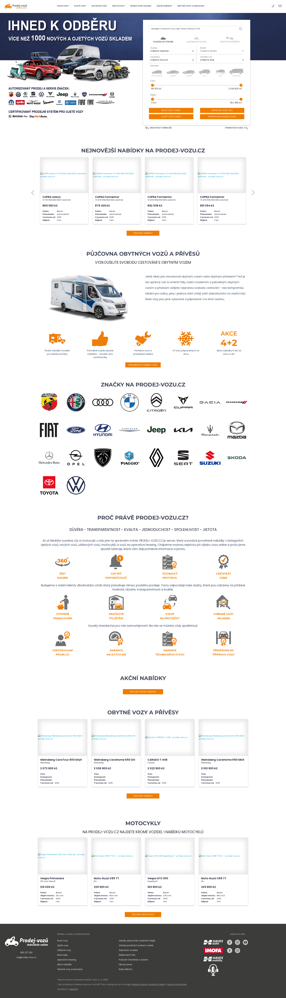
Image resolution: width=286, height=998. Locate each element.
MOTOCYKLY (118, 6)
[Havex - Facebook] (229, 942)
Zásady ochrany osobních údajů (148, 984)
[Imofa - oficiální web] (214, 952)
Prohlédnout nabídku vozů (143, 365)
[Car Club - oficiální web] (213, 959)
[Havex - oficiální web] (214, 944)
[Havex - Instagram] (237, 942)
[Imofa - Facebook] (229, 950)
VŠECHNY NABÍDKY (143, 233)
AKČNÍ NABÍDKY (164, 6)
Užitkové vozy (64, 950)
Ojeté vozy (62, 945)
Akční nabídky (64, 964)
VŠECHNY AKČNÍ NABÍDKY (143, 691)
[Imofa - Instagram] (237, 950)
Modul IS (74, 989)
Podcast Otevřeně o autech (133, 959)
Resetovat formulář (161, 128)
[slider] (152, 85)
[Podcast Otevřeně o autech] (210, 969)
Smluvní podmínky (177, 984)
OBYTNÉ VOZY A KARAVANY (190, 6)
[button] (32, 192)
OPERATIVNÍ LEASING (141, 6)
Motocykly (62, 954)
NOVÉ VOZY (63, 6)
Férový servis (125, 964)
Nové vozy (62, 940)
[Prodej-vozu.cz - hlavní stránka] (26, 941)
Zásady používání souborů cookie (136, 945)
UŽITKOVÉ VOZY (99, 6)
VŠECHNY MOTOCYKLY (143, 914)
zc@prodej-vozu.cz (26, 957)
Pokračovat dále (234, 128)
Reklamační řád (127, 954)
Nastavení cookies (128, 950)
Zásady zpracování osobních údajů (137, 940)
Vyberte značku (159, 51)
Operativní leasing (66, 959)
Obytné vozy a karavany (70, 969)
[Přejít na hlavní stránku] (15, 6)
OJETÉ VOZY (80, 6)
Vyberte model (208, 51)
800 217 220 (26, 952)
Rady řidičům (125, 969)
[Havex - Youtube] (245, 942)
